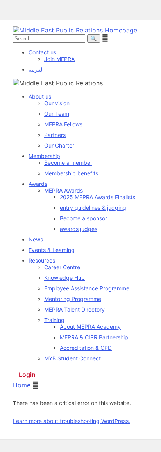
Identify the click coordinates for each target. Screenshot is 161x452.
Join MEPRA (59, 59)
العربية (36, 69)
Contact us (42, 52)
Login (27, 374)
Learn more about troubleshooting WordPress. (71, 421)
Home (21, 385)
